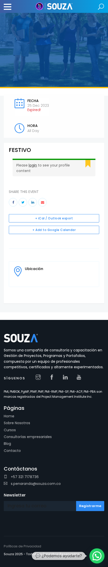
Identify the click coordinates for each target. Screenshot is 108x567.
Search (101, 7)
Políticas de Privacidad (22, 546)
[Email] (42, 202)
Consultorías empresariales (28, 436)
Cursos (10, 429)
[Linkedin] (32, 202)
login (33, 165)
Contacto (12, 450)
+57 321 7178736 (24, 476)
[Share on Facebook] (13, 202)
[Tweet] (23, 202)
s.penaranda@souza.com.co (35, 483)
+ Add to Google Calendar (54, 230)
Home (9, 416)
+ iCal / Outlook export (54, 218)
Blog (7, 443)
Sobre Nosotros (17, 422)
